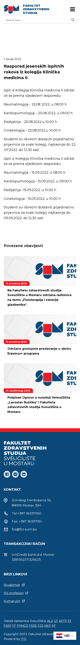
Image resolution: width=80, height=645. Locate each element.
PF (54, 626)
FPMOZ (22, 626)
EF (70, 621)
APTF (63, 621)
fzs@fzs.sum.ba (24, 529)
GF (56, 621)
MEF (47, 626)
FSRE (33, 626)
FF (14, 626)
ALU (50, 621)
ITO (23, 639)
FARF (8, 626)
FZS (41, 626)
